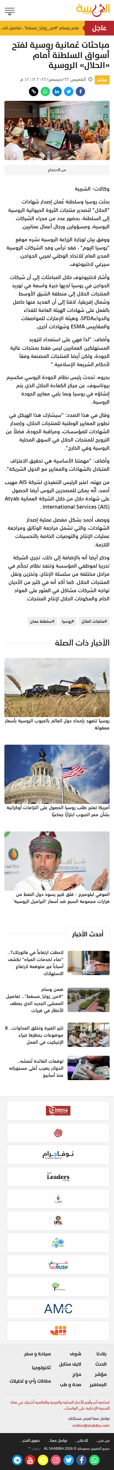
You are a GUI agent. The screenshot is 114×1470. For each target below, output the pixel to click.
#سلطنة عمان (42, 621)
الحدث (101, 1364)
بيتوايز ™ (34, 1448)
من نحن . (103, 1440)
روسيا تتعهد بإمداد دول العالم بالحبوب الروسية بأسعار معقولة (57, 724)
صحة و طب (70, 1384)
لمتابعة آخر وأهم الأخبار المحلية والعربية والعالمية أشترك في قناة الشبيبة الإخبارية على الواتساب (60, 1405)
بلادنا (101, 1354)
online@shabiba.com (91, 1426)
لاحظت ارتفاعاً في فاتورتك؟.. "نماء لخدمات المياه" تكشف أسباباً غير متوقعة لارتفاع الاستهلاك (35, 963)
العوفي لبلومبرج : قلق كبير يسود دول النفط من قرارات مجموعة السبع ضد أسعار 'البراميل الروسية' (61, 898)
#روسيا (68, 621)
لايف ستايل (70, 1364)
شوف (75, 1354)
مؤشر (102, 80)
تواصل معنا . (57, 1440)
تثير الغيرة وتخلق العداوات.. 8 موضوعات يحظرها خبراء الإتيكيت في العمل (34, 1035)
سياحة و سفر (37, 1354)
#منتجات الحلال (94, 621)
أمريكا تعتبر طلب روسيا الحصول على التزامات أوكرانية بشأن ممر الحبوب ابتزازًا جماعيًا (58, 811)
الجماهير (98, 1384)
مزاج (76, 1374)
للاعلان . (81, 1440)
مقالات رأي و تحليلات (30, 1381)
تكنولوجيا (41, 1367)
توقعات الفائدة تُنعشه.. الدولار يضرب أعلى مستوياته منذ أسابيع (36, 1068)
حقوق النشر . (30, 1440)
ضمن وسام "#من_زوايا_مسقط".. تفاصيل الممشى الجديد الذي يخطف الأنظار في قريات (39, 28)
